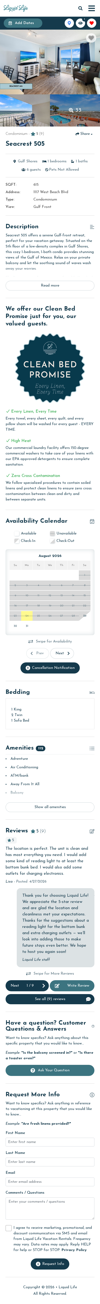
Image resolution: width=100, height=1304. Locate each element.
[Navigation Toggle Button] (91, 8)
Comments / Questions (25, 1193)
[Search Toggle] (80, 8)
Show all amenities (50, 807)
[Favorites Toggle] (91, 23)
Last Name (15, 1153)
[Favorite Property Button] (91, 38)
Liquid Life (68, 1287)
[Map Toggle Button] (69, 23)
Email (10, 1173)
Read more (50, 285)
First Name (15, 1133)
